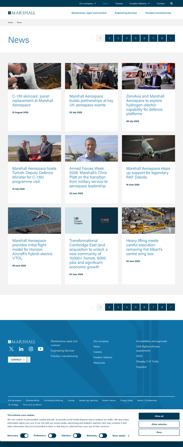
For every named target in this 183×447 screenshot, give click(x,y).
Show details (118, 435)
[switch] (52, 435)
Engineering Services (126, 12)
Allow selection (159, 424)
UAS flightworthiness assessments (148, 348)
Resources (99, 362)
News (106, 3)
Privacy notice (126, 400)
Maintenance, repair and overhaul (88, 12)
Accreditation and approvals (151, 341)
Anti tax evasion (15, 400)
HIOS (139, 356)
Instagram (30, 349)
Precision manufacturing (158, 12)
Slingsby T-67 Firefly (147, 361)
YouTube (40, 349)
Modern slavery (109, 400)
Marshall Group (30, 13)
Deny (159, 432)
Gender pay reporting (88, 400)
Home (10, 22)
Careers (119, 3)
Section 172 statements (147, 400)
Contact (161, 3)
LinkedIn (21, 349)
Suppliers (141, 366)
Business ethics (32, 400)
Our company (86, 3)
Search (171, 3)
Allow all (159, 416)
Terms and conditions (32, 404)
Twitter (11, 349)
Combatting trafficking (53, 400)
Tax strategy (13, 404)
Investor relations (138, 3)
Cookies (71, 400)
